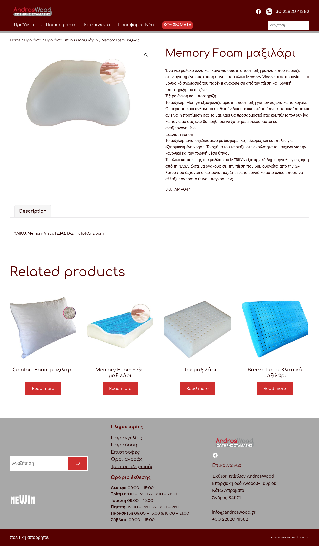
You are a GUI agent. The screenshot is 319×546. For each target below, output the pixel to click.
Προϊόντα (33, 40)
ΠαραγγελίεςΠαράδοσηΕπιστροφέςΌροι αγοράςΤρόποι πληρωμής (132, 452)
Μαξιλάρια (88, 40)
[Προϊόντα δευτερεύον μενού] (40, 25)
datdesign (302, 537)
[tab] (32, 211)
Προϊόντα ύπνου (60, 40)
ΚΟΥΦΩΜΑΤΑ (177, 25)
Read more (43, 388)
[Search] (77, 463)
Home (15, 40)
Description (32, 211)
